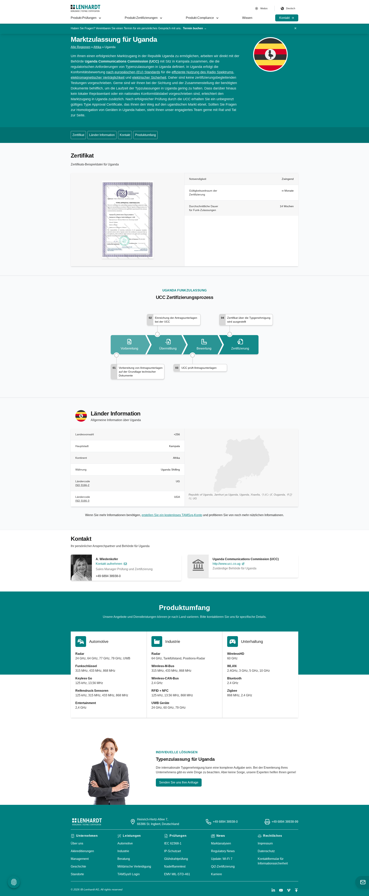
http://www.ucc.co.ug (226, 563)
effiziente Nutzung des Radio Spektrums (202, 72)
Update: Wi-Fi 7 (221, 858)
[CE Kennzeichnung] (160, 72)
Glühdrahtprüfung (176, 858)
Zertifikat (78, 135)
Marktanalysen (221, 843)
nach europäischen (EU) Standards (133, 72)
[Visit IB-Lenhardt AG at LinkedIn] (273, 890)
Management (80, 858)
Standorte (77, 874)
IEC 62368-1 (172, 843)
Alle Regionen (80, 47)
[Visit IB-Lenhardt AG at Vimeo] (289, 890)
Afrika (97, 47)
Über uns (77, 843)
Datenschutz (266, 851)
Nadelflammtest (174, 866)
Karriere (216, 874)
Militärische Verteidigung (134, 866)
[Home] (85, 8)
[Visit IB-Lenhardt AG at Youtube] (281, 890)
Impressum (265, 843)
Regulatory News (223, 851)
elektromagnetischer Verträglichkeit (98, 77)
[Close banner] (295, 28)
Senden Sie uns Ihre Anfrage (178, 782)
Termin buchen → (195, 28)
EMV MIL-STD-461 (177, 874)
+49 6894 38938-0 (108, 576)
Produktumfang (145, 135)
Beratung (123, 858)
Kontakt (125, 135)
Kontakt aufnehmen (109, 563)
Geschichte (78, 866)
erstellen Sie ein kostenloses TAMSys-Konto (172, 515)
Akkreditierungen (82, 851)
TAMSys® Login (128, 874)
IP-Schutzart (172, 851)
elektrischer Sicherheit (149, 77)
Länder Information (102, 135)
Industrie (123, 851)
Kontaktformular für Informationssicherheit (273, 861)
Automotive (125, 843)
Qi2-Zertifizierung (223, 866)
